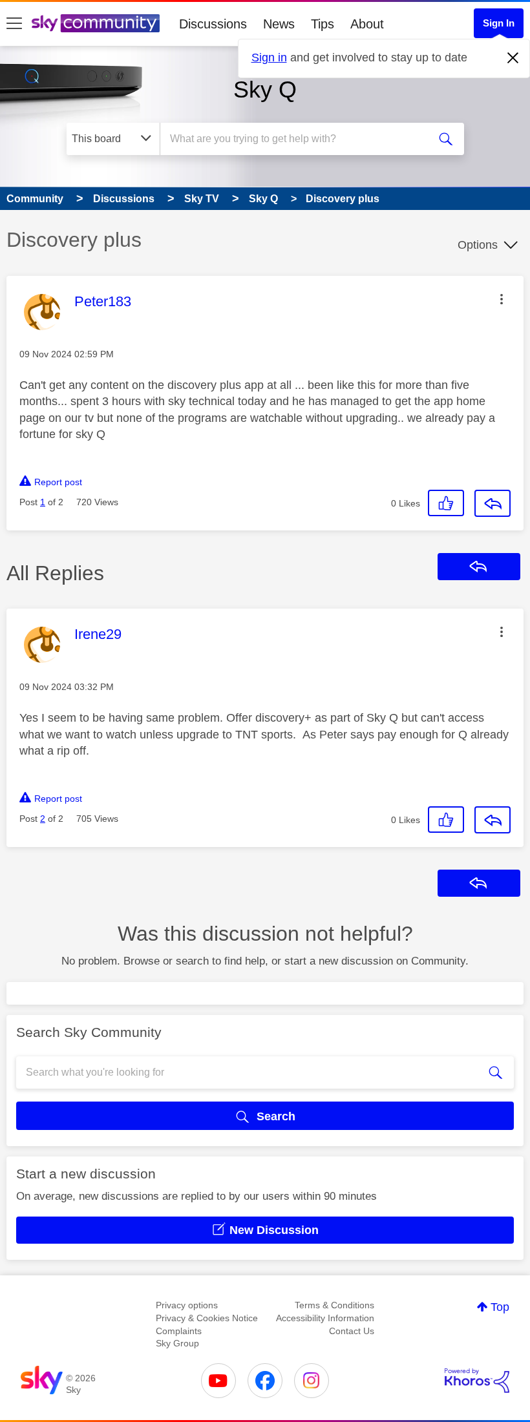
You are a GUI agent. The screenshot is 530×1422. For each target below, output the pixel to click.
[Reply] (492, 503)
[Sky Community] (96, 23)
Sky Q (265, 89)
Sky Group (177, 1343)
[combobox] (297, 139)
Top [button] (500, 1307)
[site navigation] (14, 24)
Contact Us (351, 1331)
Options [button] (478, 244)
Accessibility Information (325, 1318)
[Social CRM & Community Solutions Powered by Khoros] (477, 1380)
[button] (502, 299)
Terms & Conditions (334, 1305)
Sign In (498, 22)
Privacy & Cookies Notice (207, 1318)
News (279, 24)
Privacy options (187, 1305)
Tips (322, 24)
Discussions (213, 24)
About (367, 24)
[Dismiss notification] (513, 58)
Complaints (179, 1331)
